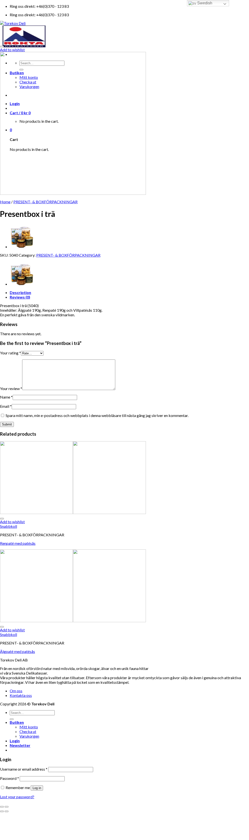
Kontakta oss (21, 695)
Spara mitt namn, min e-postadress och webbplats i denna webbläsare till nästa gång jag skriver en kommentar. (97, 415)
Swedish (204, 3)
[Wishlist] (2, 46)
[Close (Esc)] (2, 806)
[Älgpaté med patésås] (22, 246)
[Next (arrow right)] (7, 811)
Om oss (16, 690)
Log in (37, 788)
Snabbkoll (8, 526)
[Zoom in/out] (7, 806)
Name (6, 397)
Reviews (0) (20, 297)
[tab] (129, 292)
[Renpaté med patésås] (73, 512)
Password (9, 778)
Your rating (10, 353)
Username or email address (23, 769)
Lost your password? (17, 796)
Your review (11, 388)
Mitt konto (28, 727)
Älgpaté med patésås (17, 651)
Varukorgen (29, 736)
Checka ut (27, 731)
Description (20, 292)
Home (5, 201)
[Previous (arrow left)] (2, 811)
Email (6, 406)
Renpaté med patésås (18, 543)
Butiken (17, 722)
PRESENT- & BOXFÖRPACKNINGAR (45, 201)
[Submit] (12, 719)
